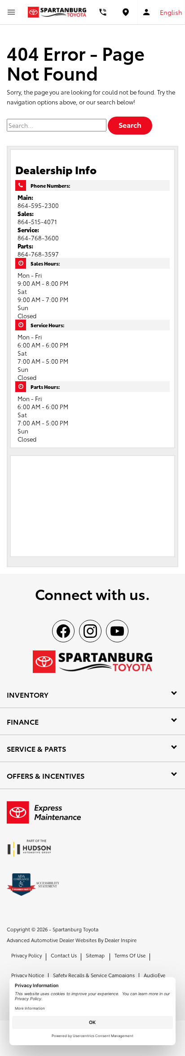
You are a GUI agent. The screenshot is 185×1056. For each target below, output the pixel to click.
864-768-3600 (38, 238)
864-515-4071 (37, 221)
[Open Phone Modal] (103, 12)
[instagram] (90, 631)
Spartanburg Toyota (75, 929)
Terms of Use (130, 955)
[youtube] (117, 631)
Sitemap (95, 955)
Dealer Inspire (121, 939)
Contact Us (64, 955)
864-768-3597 (38, 254)
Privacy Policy (26, 955)
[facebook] (63, 631)
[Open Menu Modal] (11, 12)
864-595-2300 (38, 205)
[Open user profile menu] (146, 12)
